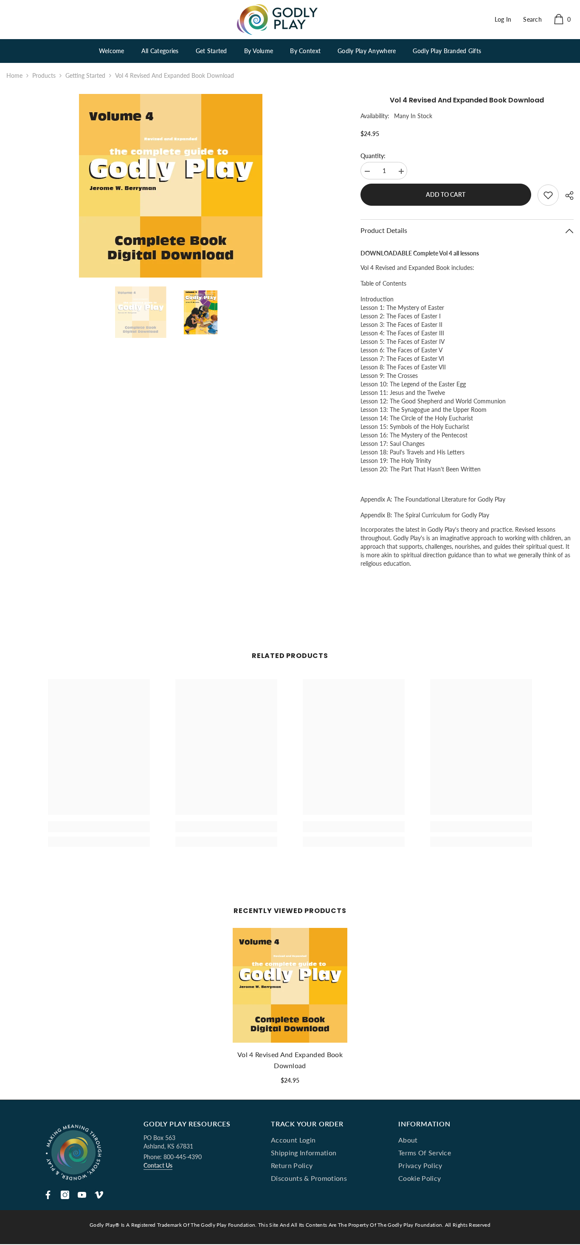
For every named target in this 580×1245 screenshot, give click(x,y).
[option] (170, 186)
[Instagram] (65, 1194)
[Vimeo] (99, 1194)
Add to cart (445, 194)
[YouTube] (82, 1194)
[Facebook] (48, 1194)
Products (44, 75)
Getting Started (85, 75)
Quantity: (373, 155)
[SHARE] (566, 195)
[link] (99, 826)
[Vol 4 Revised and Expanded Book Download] (290, 985)
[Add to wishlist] (548, 195)
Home (14, 75)
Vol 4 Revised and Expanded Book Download (290, 1059)
